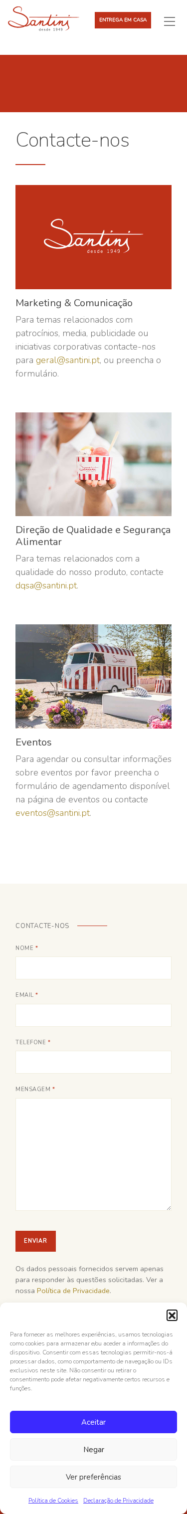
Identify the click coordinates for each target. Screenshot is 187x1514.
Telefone (32, 1042)
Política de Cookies (53, 1501)
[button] (172, 1315)
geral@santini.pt (68, 360)
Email (26, 995)
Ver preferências (93, 1477)
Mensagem (35, 1089)
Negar (93, 1450)
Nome (26, 948)
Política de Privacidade (73, 1291)
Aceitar (93, 1422)
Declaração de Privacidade (118, 1501)
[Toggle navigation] (173, 21)
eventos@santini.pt (52, 813)
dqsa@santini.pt (46, 585)
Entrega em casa (123, 19)
